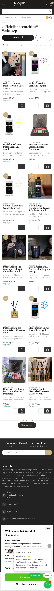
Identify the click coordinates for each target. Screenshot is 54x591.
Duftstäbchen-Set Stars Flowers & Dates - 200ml (13, 86)
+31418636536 (12, 504)
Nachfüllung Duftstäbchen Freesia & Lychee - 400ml (39, 208)
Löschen (42, 37)
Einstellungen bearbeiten (27, 584)
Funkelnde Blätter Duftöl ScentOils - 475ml (12, 147)
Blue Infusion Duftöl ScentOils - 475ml (39, 329)
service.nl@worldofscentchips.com (21, 519)
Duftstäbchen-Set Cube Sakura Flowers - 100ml (14, 330)
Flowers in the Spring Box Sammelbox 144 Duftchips (13, 391)
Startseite (6, 22)
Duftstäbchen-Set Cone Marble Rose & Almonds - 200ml (13, 269)
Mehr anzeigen (27, 425)
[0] (51, 4)
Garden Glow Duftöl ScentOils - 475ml (13, 207)
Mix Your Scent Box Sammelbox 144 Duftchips (38, 147)
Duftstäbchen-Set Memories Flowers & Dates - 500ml (39, 391)
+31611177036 (12, 511)
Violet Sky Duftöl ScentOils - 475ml (37, 85)
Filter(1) (16, 37)
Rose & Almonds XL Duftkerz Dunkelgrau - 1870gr (39, 269)
